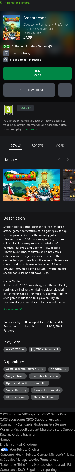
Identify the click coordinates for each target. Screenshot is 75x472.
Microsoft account (26, 429)
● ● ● (65, 90)
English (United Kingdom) (18, 444)
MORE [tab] (59, 145)
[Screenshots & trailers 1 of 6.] (31, 185)
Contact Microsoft (50, 454)
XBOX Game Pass (54, 414)
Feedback (54, 419)
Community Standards (16, 424)
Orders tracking (23, 434)
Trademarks (8, 464)
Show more (10, 309)
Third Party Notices (31, 464)
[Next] (67, 160)
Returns (5, 434)
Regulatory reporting (41, 469)
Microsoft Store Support (57, 429)
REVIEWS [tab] (37, 145)
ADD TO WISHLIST (31, 90)
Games (5, 439)
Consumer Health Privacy (18, 454)
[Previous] (59, 160)
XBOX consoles (10, 414)
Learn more (30, 129)
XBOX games (31, 414)
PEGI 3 (23, 108)
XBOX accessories (12, 419)
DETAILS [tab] (15, 145)
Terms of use (49, 459)
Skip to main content (15, 2)
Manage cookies (27, 459)
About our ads (56, 464)
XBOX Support (36, 419)
